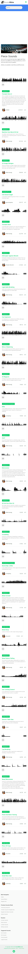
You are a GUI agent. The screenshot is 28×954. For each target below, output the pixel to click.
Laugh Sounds (4, 939)
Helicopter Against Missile (10, 256)
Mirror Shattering (7, 347)
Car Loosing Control (8, 689)
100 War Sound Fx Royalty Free (7, 909)
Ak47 (3, 438)
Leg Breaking (6, 749)
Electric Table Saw (7, 719)
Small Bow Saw (7, 876)
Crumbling (5, 534)
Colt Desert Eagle (7, 194)
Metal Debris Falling (8, 658)
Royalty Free (3, 901)
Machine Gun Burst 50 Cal (10, 132)
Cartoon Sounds (4, 924)
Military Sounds (4, 926)
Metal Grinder (6, 595)
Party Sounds (4, 922)
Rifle (3, 406)
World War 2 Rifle (7, 566)
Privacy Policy (21, 948)
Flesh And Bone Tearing (9, 814)
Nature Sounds (4, 914)
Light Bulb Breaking (8, 287)
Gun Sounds (3, 932)
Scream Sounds (4, 920)
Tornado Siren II (7, 94)
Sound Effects (4, 899)
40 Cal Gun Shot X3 (8, 503)
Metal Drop (5, 629)
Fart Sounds (3, 935)
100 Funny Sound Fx (5, 907)
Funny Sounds (4, 937)
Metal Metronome (7, 779)
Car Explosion (6, 317)
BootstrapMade (12, 948)
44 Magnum (5, 377)
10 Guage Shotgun (7, 163)
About (17, 948)
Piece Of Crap (6, 846)
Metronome (5, 468)
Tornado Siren (6, 224)
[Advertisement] (14, 26)
